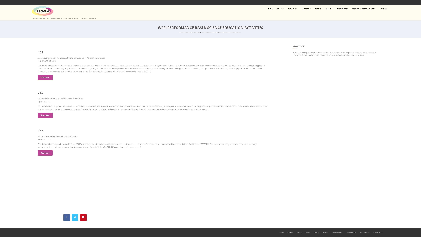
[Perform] (43, 16)
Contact (383, 8)
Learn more (359, 55)
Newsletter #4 (378, 233)
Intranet (325, 233)
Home (270, 8)
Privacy (299, 233)
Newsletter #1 (337, 233)
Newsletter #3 (364, 233)
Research (305, 8)
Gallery (329, 8)
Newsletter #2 (351, 233)
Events (318, 8)
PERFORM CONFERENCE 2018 (363, 8)
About (279, 8)
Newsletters (342, 8)
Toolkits (292, 8)
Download (45, 77)
